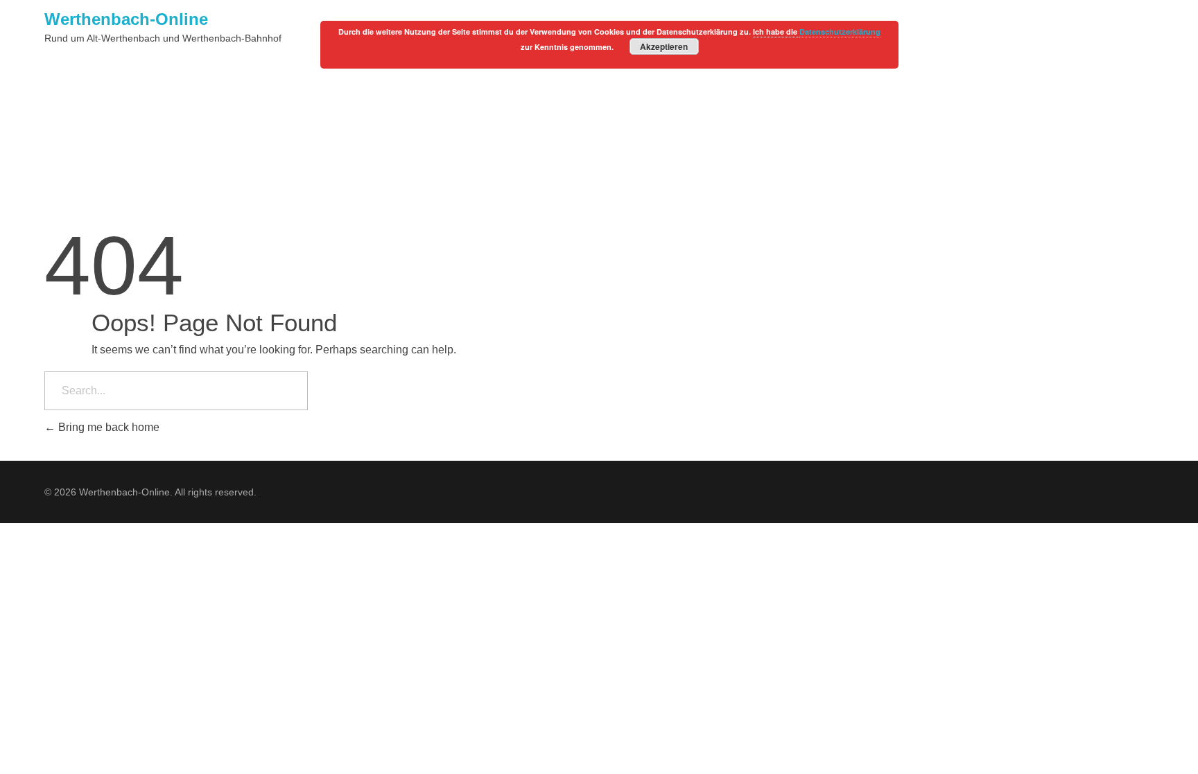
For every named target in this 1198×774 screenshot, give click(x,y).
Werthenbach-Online (126, 19)
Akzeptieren (664, 46)
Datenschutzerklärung (839, 31)
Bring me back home (107, 427)
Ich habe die (776, 31)
